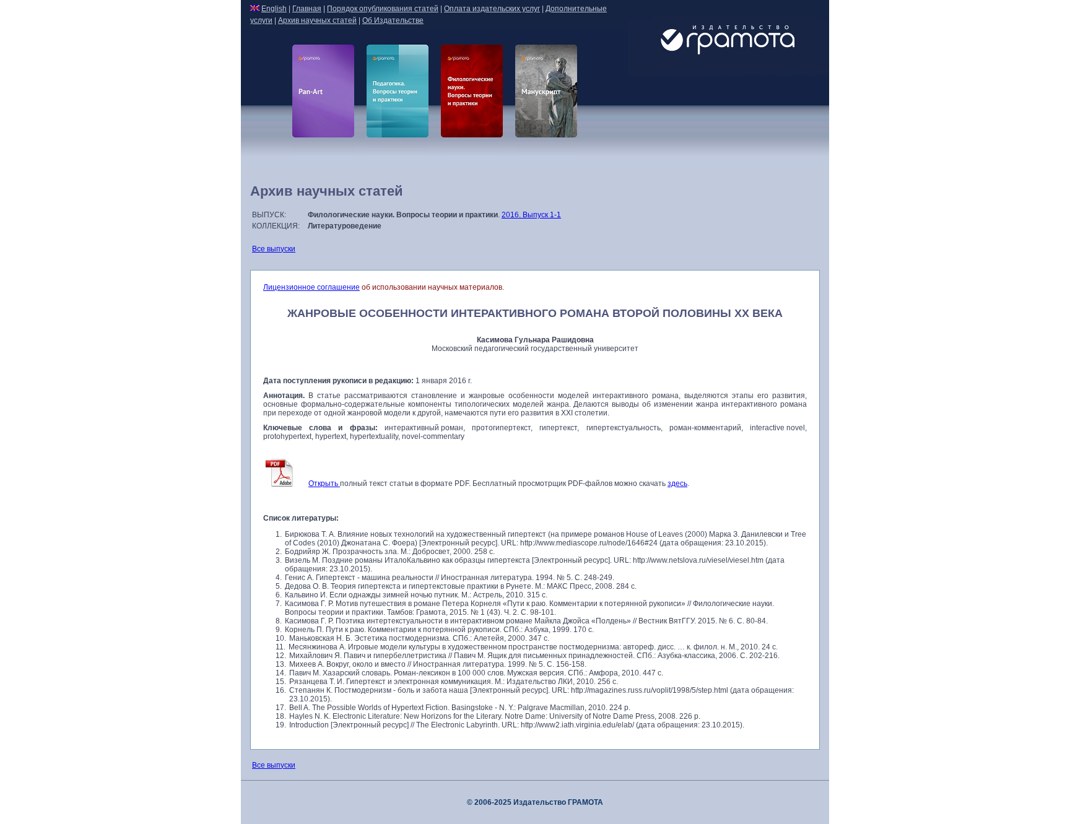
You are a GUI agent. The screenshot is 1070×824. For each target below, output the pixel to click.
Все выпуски (273, 249)
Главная (306, 8)
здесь (677, 483)
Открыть (324, 483)
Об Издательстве (393, 20)
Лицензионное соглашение (311, 287)
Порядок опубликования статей (382, 8)
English (274, 8)
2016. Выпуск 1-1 (531, 214)
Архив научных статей (317, 20)
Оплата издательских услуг (492, 8)
